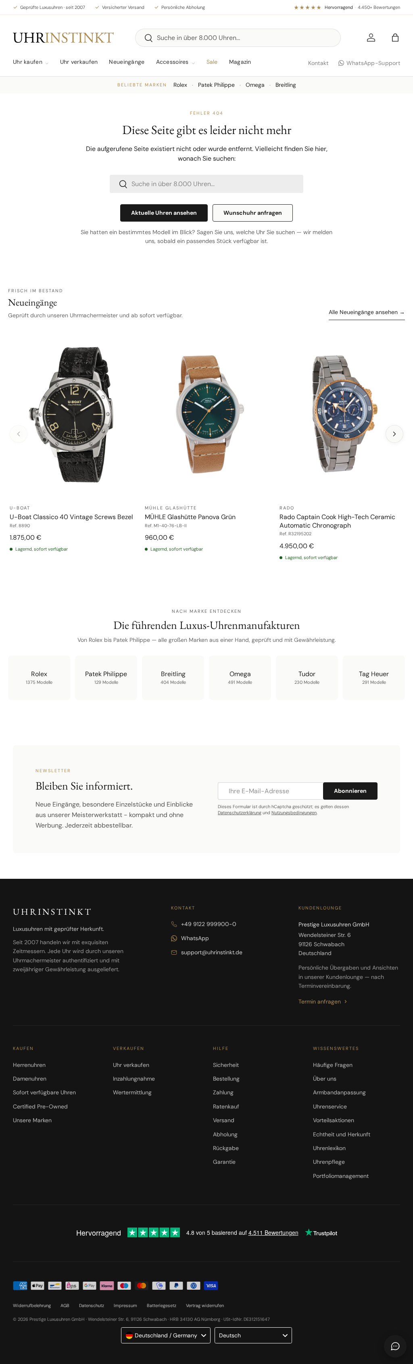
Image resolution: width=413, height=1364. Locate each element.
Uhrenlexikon (329, 1148)
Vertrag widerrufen (205, 1305)
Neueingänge (126, 61)
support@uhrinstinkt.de (211, 952)
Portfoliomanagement (341, 1176)
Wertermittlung (132, 1092)
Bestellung (226, 1078)
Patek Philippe (216, 84)
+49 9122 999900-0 (208, 924)
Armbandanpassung (339, 1092)
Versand (223, 1120)
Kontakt (318, 63)
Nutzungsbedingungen (294, 812)
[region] (206, 450)
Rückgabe (226, 1148)
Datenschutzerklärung (239, 812)
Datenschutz (91, 1305)
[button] (395, 37)
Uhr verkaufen (79, 61)
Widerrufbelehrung (32, 1305)
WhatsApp (195, 938)
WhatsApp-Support (373, 63)
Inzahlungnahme (134, 1078)
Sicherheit (226, 1065)
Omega (255, 84)
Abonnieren (350, 790)
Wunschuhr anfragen (252, 212)
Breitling (285, 84)
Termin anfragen (319, 1001)
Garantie (224, 1161)
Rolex (180, 84)
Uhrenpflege (329, 1161)
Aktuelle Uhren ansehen (164, 212)
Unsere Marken (32, 1120)
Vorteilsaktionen (333, 1120)
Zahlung (223, 1092)
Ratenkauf (226, 1106)
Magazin (240, 61)
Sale (212, 61)
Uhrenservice (330, 1106)
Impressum (125, 1305)
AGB (64, 1305)
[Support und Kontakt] (395, 1346)
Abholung (225, 1134)
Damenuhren (29, 1078)
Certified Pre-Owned (40, 1106)
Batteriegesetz (161, 1305)
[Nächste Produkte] (394, 434)
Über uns (324, 1078)
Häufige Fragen (333, 1065)
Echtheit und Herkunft (341, 1134)
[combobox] (238, 38)
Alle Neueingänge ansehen (367, 312)
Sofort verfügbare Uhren (44, 1092)
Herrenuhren (29, 1065)
